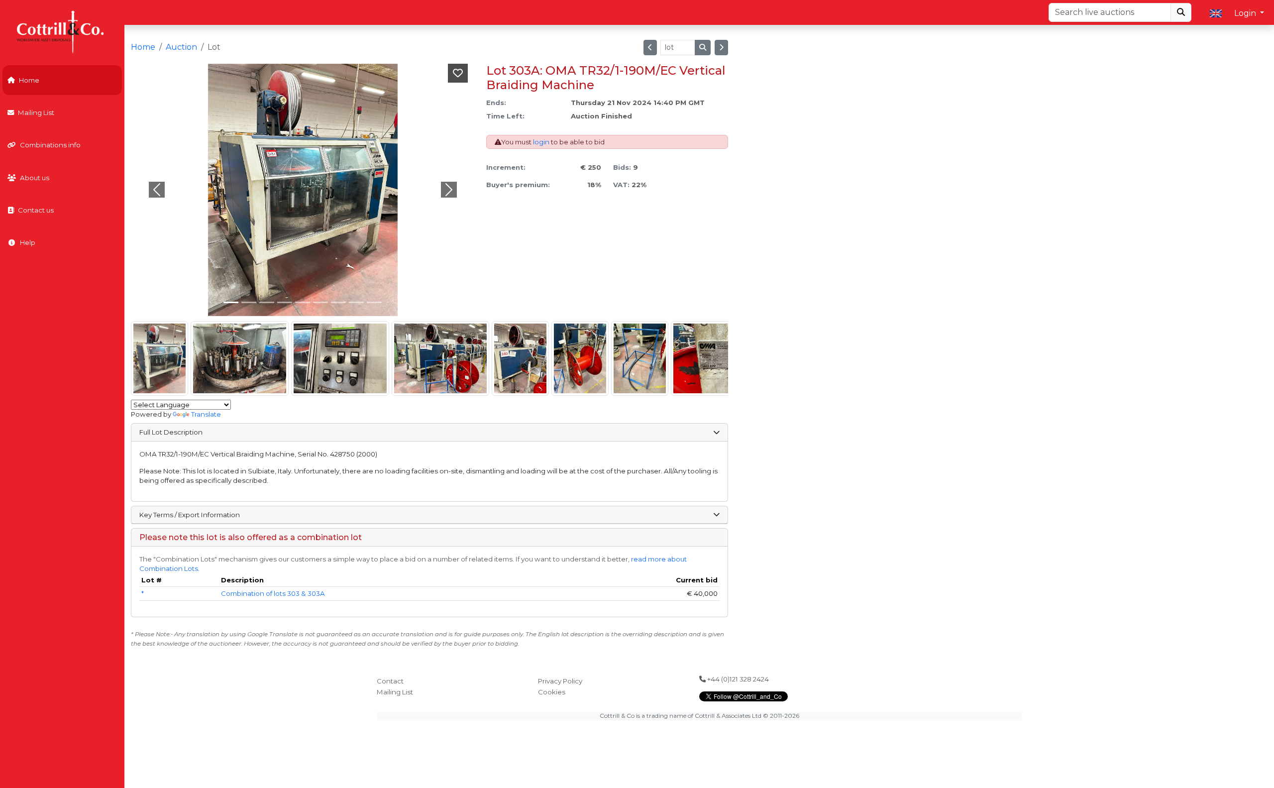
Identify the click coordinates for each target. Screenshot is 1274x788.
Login (1246, 13)
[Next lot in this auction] (721, 47)
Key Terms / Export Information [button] (189, 515)
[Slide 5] (320, 302)
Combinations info (50, 145)
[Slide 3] (284, 302)
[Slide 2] (266, 302)
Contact (390, 681)
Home (29, 80)
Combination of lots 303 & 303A (273, 593)
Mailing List (36, 112)
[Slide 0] (230, 302)
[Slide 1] (248, 302)
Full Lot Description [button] (171, 432)
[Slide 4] (302, 302)
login (541, 142)
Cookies (551, 692)
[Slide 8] (374, 302)
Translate (206, 414)
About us (34, 178)
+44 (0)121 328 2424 (737, 679)
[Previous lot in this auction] (650, 47)
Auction (181, 47)
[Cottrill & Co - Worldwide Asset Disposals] (61, 31)
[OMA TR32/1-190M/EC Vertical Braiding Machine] (159, 358)
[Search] (1180, 12)
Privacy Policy (560, 681)
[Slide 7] (356, 302)
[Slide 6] (338, 302)
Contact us (36, 210)
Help (27, 242)
